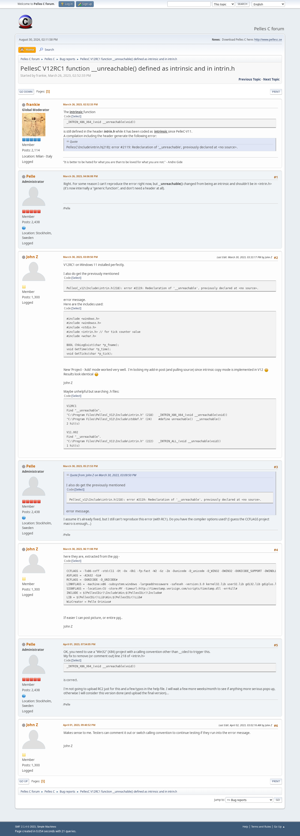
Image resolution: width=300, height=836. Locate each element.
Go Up (23, 781)
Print (276, 91)
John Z (32, 256)
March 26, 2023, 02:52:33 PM (80, 104)
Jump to (219, 799)
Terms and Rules (261, 826)
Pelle (30, 176)
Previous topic (250, 79)
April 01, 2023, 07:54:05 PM (79, 644)
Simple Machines (46, 826)
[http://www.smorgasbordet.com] (24, 227)
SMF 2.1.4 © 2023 (25, 826)
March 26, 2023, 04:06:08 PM (80, 176)
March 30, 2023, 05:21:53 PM (80, 466)
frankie (33, 104)
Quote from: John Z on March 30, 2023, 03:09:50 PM (103, 475)
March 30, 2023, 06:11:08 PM (80, 549)
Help (245, 826)
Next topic (271, 79)
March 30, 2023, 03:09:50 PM (80, 257)
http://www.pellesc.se (268, 40)
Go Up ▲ (279, 826)
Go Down (26, 91)
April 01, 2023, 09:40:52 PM (79, 725)
